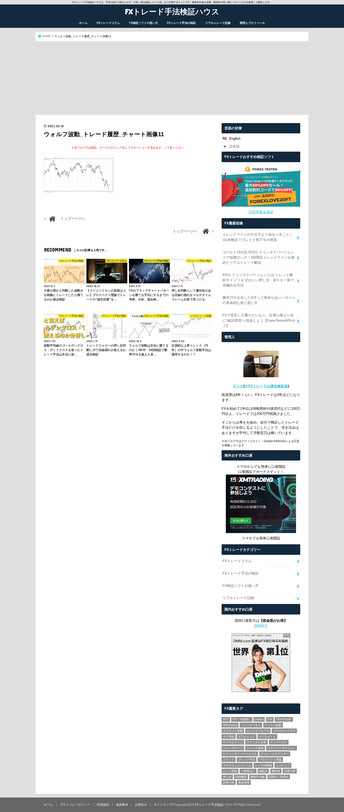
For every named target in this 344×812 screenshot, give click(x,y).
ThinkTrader (284, 719)
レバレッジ (283, 765)
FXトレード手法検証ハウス (172, 11)
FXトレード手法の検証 (181, 23)
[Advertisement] (172, 78)
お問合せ (141, 804)
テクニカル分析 (256, 742)
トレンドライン (233, 748)
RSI (269, 719)
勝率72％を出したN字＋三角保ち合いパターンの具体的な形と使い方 (259, 300)
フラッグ (228, 759)
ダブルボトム (267, 736)
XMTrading (230, 725)
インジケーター (251, 725)
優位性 (276, 771)
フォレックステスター (275, 753)
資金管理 (243, 782)
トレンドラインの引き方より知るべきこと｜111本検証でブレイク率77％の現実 (258, 237)
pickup (259, 719)
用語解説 (241, 777)
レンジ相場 (230, 771)
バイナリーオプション (281, 748)
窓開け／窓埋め (279, 777)
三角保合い (248, 771)
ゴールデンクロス (284, 730)
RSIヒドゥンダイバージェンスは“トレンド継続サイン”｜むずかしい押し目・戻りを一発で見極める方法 (258, 280)
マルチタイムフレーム (237, 765)
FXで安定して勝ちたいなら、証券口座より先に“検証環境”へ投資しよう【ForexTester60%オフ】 (259, 320)
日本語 (234, 146)
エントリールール (258, 730)
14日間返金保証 (261, 212)
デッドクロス (278, 742)
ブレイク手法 (246, 759)
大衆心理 (289, 771)
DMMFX (260, 626)
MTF (226, 719)
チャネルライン (233, 742)
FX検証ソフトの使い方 (143, 23)
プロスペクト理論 (270, 759)
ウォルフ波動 (273, 725)
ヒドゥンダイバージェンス (240, 753)
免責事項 (122, 804)
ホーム (83, 23)
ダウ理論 (228, 736)
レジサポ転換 (263, 765)
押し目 (227, 777)
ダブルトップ (246, 736)
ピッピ (238, 386)
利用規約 (103, 804)
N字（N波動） (242, 719)
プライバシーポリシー (75, 804)
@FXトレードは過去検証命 (266, 386)
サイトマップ (163, 804)
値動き (263, 771)
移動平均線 (258, 777)
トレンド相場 (255, 748)
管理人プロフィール (252, 23)
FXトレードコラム (108, 23)
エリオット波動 (233, 730)
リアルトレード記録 (218, 23)
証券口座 (228, 782)
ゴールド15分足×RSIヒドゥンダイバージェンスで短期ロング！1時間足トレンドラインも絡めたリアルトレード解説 (259, 257)
